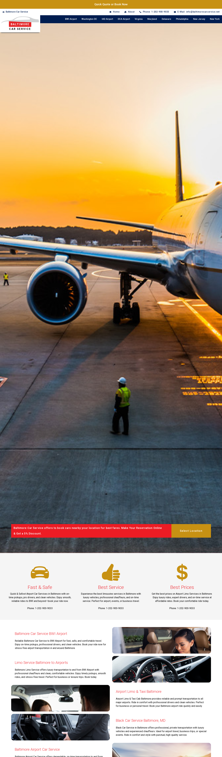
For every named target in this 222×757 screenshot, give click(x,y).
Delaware (166, 19)
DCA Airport (124, 19)
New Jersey (199, 19)
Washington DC (89, 19)
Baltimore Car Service (17, 12)
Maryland (152, 19)
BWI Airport (71, 19)
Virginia (139, 19)
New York (215, 19)
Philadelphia (182, 19)
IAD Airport (107, 19)
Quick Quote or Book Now (111, 4)
